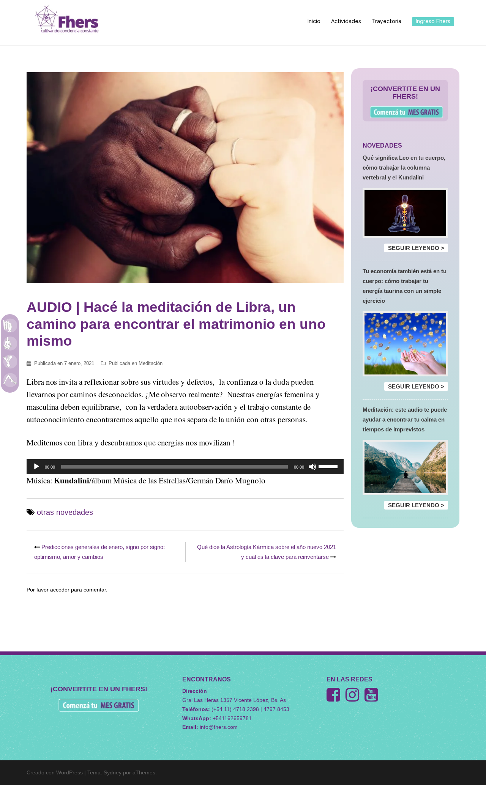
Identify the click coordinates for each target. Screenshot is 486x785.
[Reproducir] (36, 466)
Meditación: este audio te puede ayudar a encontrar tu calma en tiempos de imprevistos (405, 419)
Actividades (346, 21)
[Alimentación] (10, 361)
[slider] (329, 466)
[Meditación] (10, 343)
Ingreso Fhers (433, 21)
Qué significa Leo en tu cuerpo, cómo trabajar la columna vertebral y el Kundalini (404, 167)
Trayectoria (386, 21)
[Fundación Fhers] (66, 21)
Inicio (314, 21)
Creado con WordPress (55, 772)
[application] (185, 466)
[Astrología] (10, 325)
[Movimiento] (10, 380)
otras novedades (65, 512)
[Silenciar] (312, 466)
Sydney (113, 772)
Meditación (151, 363)
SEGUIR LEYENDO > (416, 248)
